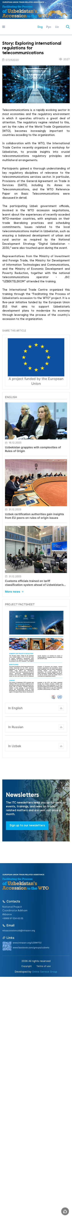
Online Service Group (44, 971)
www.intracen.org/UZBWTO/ (27, 942)
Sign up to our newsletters (27, 825)
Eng (40, 26)
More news (12, 591)
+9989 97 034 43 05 (12, 918)
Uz (57, 26)
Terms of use (43, 966)
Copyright (26, 966)
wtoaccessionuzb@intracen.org (18, 930)
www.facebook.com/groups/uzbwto (31, 947)
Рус (48, 26)
